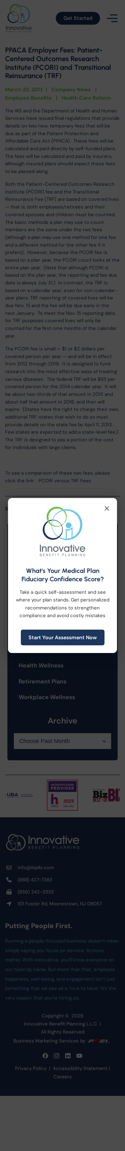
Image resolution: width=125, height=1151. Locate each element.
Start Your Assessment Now (63, 637)
